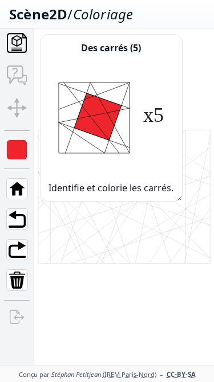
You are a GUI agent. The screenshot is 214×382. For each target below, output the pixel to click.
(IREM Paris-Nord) (129, 374)
